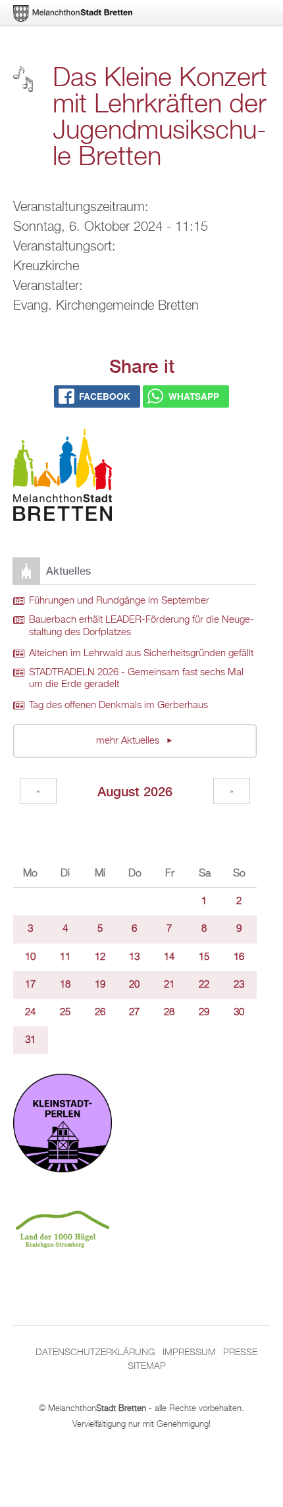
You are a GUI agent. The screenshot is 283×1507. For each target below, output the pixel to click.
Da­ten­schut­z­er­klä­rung (95, 1352)
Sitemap (147, 1366)
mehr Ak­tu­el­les (129, 741)
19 (100, 985)
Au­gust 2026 (134, 791)
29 (204, 1012)
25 (65, 1012)
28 (169, 1012)
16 (239, 957)
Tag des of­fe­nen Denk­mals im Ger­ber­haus (118, 705)
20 (134, 985)
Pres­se (240, 1352)
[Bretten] (73, 13)
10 (30, 957)
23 (239, 985)
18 (65, 985)
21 (169, 985)
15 (204, 957)
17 (30, 985)
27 (134, 1012)
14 (169, 957)
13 (134, 957)
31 (30, 1040)
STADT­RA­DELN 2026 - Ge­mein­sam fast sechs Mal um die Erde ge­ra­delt (136, 679)
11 (65, 957)
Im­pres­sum (189, 1352)
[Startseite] (62, 477)
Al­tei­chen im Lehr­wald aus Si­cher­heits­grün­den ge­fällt (141, 653)
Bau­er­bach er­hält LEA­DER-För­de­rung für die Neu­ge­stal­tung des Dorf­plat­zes (141, 626)
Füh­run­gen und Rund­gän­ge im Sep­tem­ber (119, 601)
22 (204, 985)
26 (100, 1012)
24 (30, 1012)
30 (239, 1012)
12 (100, 957)
